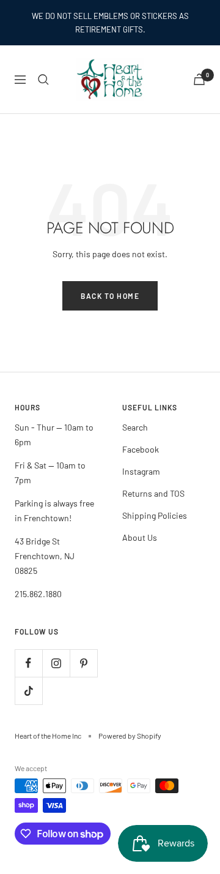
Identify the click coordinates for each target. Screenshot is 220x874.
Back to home (110, 296)
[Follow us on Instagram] (56, 663)
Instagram (141, 471)
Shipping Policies (154, 515)
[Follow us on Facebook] (28, 663)
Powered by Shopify (129, 735)
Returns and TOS (153, 493)
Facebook (140, 449)
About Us (139, 537)
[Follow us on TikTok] (28, 690)
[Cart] (199, 79)
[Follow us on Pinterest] (83, 663)
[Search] (43, 79)
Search (135, 427)
